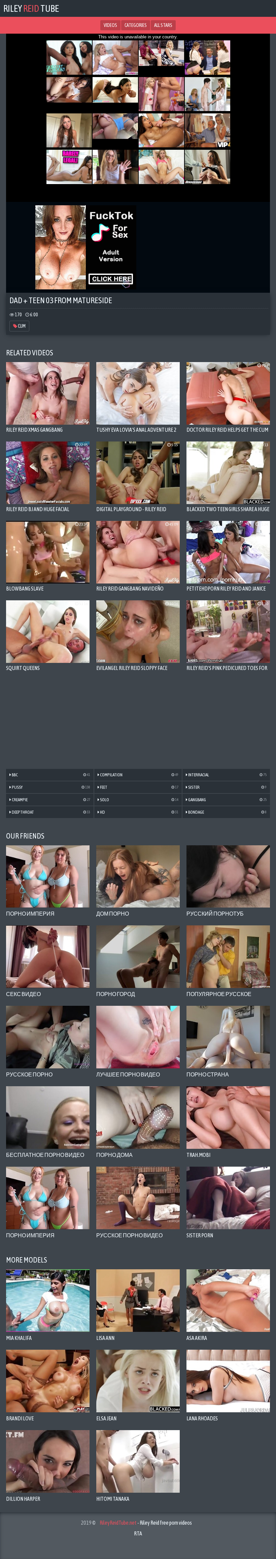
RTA (138, 1533)
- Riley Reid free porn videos (146, 1523)
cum (21, 326)
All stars (163, 25)
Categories (136, 25)
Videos (110, 25)
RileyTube (31, 8)
